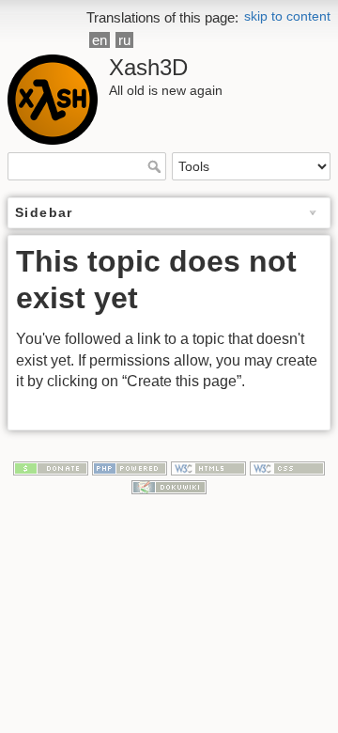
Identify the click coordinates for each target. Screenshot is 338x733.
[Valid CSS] (287, 468)
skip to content (287, 15)
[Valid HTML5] (208, 468)
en (99, 40)
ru (124, 40)
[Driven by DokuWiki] (169, 485)
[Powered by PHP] (129, 468)
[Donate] (50, 468)
